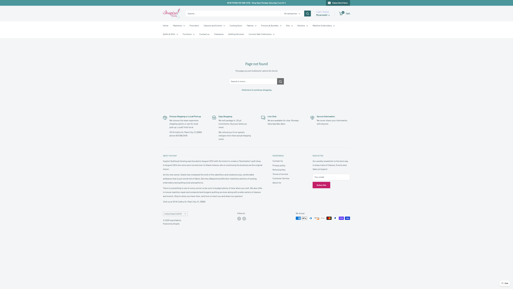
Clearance (219, 34)
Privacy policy (279, 165)
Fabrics (250, 25)
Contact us (204, 34)
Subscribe (321, 185)
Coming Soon (236, 25)
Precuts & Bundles (270, 25)
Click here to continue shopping (256, 90)
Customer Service (281, 178)
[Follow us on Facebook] (239, 218)
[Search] (307, 13)
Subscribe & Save (340, 3)
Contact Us (278, 161)
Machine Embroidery (322, 25)
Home (165, 25)
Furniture (187, 34)
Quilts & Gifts (169, 34)
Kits (288, 25)
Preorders (194, 25)
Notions (301, 25)
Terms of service (280, 174)
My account (322, 15)
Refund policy (279, 169)
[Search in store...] (280, 81)
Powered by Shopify (171, 224)
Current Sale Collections (260, 34)
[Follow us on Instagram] (244, 218)
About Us (277, 182)
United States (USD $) (173, 214)
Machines (177, 25)
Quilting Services (236, 34)
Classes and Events (213, 25)
